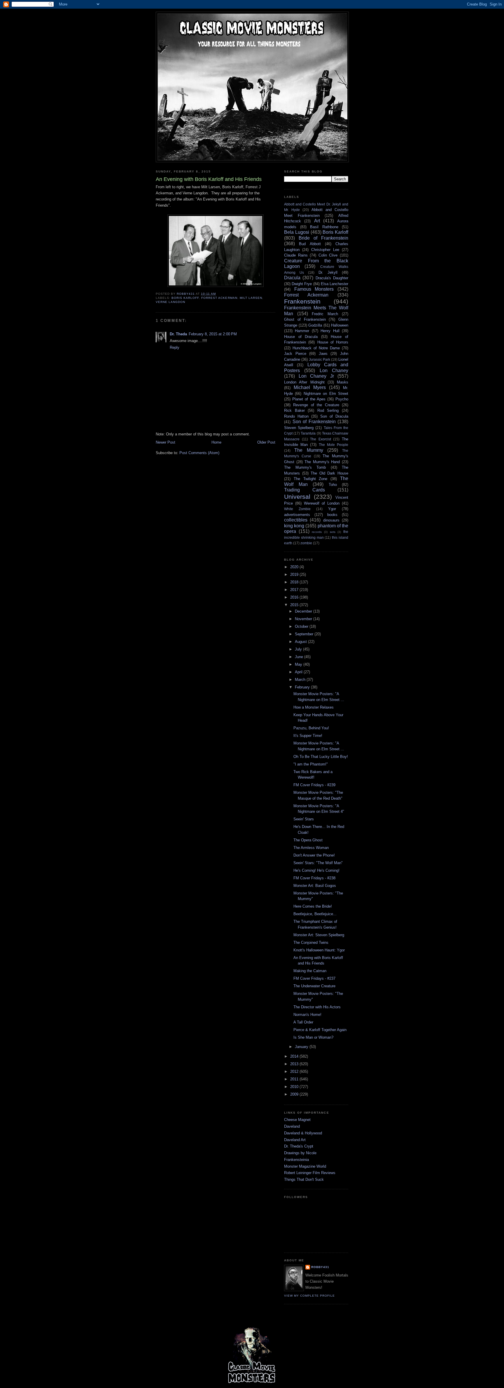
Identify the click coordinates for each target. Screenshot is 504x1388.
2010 (295, 1086)
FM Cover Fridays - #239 (314, 785)
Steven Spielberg (299, 428)
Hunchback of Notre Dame (316, 348)
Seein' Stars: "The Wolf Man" (318, 863)
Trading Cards (304, 489)
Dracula (292, 277)
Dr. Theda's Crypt (298, 1146)
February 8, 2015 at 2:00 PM (213, 334)
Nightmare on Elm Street (326, 393)
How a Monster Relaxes (313, 707)
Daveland (292, 1126)
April (299, 672)
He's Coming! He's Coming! (316, 870)
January (302, 1047)
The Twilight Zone (311, 479)
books (332, 514)
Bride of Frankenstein (323, 238)
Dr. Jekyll (327, 272)
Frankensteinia (296, 1159)
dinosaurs (331, 520)
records (317, 531)
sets (332, 531)
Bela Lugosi (296, 232)
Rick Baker (294, 410)
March (301, 679)
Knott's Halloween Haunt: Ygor (319, 950)
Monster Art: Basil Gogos (314, 885)
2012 (295, 1071)
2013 (295, 1064)
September (304, 634)
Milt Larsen (251, 297)
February (303, 687)
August (301, 641)
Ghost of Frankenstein (305, 319)
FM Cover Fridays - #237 (314, 978)
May (299, 664)
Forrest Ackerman (219, 297)
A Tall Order (303, 1022)
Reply (174, 347)
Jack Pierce (295, 353)
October (302, 626)
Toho (333, 484)
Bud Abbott (310, 244)
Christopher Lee (325, 249)
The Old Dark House (329, 473)
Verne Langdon (170, 302)
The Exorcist (320, 439)
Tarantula (308, 433)
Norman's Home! (307, 1014)
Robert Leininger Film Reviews (309, 1173)
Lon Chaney (334, 370)
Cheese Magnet (297, 1119)
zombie (306, 543)
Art (317, 220)
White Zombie (297, 509)
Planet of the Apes (309, 399)
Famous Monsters (314, 289)
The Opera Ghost (308, 840)
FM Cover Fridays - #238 (314, 878)
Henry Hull (330, 331)
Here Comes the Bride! (312, 906)
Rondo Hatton (296, 416)
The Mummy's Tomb (305, 467)
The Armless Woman (311, 847)
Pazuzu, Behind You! (311, 728)
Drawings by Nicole (300, 1153)
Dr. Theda (178, 334)
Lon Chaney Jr (316, 376)
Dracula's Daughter (332, 278)
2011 (295, 1079)
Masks (342, 382)
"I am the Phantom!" (310, 764)
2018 (295, 582)
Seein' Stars (303, 819)
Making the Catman (309, 971)
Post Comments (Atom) (199, 453)
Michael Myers (310, 387)
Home (216, 442)
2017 (295, 589)
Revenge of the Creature (316, 405)
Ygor (332, 509)
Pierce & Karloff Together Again (319, 1030)
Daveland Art (295, 1140)
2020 (295, 567)
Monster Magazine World (305, 1166)
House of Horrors (333, 342)
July (299, 649)
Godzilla (315, 325)
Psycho (341, 399)
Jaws (323, 353)
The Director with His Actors (317, 1007)
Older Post (266, 442)
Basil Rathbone (324, 227)
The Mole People (333, 445)
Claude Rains (296, 255)
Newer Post (165, 442)
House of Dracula (301, 336)
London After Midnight (304, 382)
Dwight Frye (302, 284)
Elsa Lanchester (334, 284)
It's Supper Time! (307, 735)
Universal (297, 496)
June (299, 657)
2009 (295, 1094)
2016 (295, 597)
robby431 (320, 1267)
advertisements (297, 514)
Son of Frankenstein (314, 421)
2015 (295, 605)
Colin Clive (328, 255)
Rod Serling (328, 410)
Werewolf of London (322, 503)
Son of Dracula (334, 416)
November (304, 619)
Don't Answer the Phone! (314, 855)
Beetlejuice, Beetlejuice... (315, 914)
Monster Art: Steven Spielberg (318, 935)
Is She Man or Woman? (313, 1037)
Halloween (339, 325)
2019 (295, 574)
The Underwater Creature (314, 986)
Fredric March (325, 314)
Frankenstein (302, 301)
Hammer (302, 331)
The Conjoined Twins (310, 942)
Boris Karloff (185, 297)
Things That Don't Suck (304, 1179)
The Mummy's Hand (322, 462)
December (304, 611)
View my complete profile (309, 1295)
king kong (294, 525)
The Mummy (308, 450)
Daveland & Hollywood (303, 1133)
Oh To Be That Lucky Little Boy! (320, 756)
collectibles (295, 519)
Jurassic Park (319, 359)
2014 (295, 1056)
